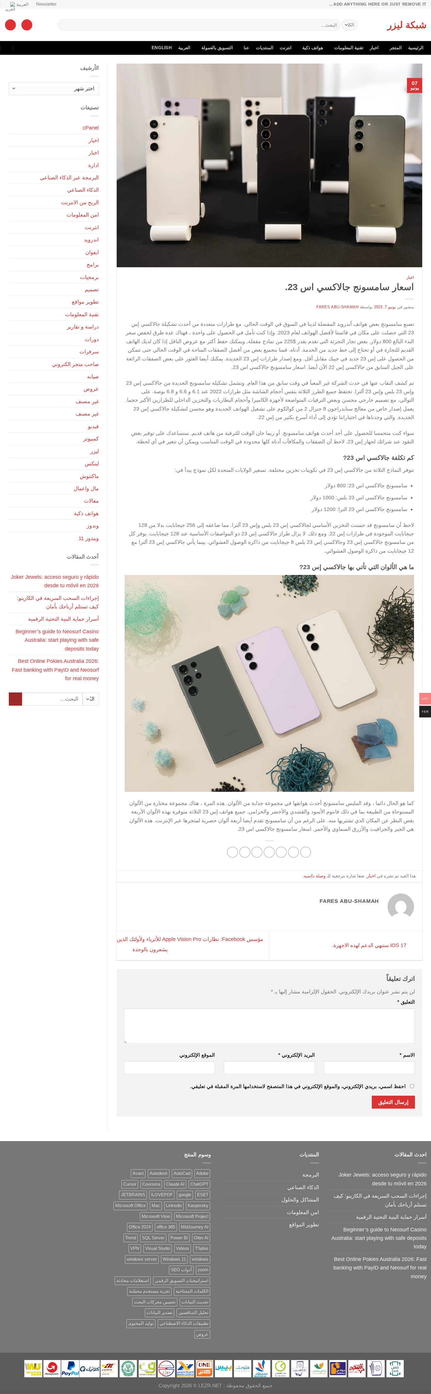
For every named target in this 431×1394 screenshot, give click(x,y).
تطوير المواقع (304, 1224)
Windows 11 (174, 1259)
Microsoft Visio (156, 1216)
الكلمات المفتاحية (192, 1291)
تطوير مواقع (85, 302)
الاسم (407, 1055)
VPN (134, 1248)
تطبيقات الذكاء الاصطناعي (183, 1323)
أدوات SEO (181, 1269)
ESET (202, 1194)
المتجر (396, 47)
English (162, 47)
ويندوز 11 (89, 538)
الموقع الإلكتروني (197, 1055)
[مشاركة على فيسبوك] (305, 852)
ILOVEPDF (162, 1194)
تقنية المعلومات (348, 47)
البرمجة (310, 1175)
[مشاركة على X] (293, 852)
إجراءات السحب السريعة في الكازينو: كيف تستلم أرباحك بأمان (58, 602)
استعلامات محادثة (132, 1280)
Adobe (202, 1173)
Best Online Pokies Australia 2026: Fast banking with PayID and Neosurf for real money (55, 669)
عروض (91, 389)
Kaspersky (198, 1205)
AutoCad (182, 1173)
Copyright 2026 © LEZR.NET (190, 1385)
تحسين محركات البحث (155, 1302)
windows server (142, 1259)
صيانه (93, 376)
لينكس (92, 463)
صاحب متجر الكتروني (75, 364)
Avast (138, 1173)
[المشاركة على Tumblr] (232, 852)
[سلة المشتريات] (10, 24)
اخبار (374, 47)
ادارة (93, 165)
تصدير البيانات (159, 1312)
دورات (92, 339)
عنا (246, 47)
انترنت (285, 47)
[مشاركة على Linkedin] (244, 852)
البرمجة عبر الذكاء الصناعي (69, 177)
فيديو (93, 426)
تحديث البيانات (194, 1302)
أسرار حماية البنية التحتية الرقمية (63, 619)
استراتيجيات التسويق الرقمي (181, 1280)
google (185, 1194)
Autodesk (159, 1173)
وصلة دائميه (314, 876)
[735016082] (19, 48)
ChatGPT (199, 1184)
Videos (182, 1248)
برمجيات (89, 277)
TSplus (201, 1248)
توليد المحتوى (141, 1323)
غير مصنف (87, 401)
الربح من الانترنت (80, 202)
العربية (22, 4)
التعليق (406, 1002)
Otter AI (201, 1237)
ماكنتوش (89, 476)
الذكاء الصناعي (83, 190)
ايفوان (92, 252)
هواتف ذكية (312, 47)
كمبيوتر (91, 438)
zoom (203, 1269)
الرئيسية (415, 47)
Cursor (129, 1184)
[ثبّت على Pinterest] (256, 852)
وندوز (93, 525)
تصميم (92, 289)
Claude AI (175, 1184)
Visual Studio (157, 1248)
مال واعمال (86, 488)
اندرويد (91, 239)
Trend (130, 1237)
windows (200, 1259)
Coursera (151, 1184)
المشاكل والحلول (300, 1199)
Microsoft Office (130, 1205)
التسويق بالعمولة (217, 47)
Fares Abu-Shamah (337, 307)
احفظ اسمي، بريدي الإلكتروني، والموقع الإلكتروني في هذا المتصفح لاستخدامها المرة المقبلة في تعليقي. (298, 1086)
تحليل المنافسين (193, 1312)
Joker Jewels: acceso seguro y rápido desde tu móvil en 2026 (55, 581)
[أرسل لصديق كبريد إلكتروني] (269, 852)
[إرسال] (64, 24)
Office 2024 (140, 1227)
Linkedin (174, 1205)
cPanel (91, 128)
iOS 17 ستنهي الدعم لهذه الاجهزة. (370, 945)
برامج (92, 264)
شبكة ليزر (407, 25)
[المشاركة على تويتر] (281, 852)
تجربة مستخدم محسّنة (149, 1291)
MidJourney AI (194, 1227)
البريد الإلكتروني (296, 1055)
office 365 (166, 1227)
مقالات (91, 501)
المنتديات (264, 47)
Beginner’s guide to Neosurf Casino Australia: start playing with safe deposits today (57, 640)
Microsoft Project (192, 1216)
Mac (156, 1205)
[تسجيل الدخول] (26, 24)
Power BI (179, 1237)
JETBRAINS (133, 1194)
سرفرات (89, 351)
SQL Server (153, 1237)
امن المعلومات (83, 215)
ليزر (94, 451)
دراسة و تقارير (83, 327)
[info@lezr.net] (32, 48)
